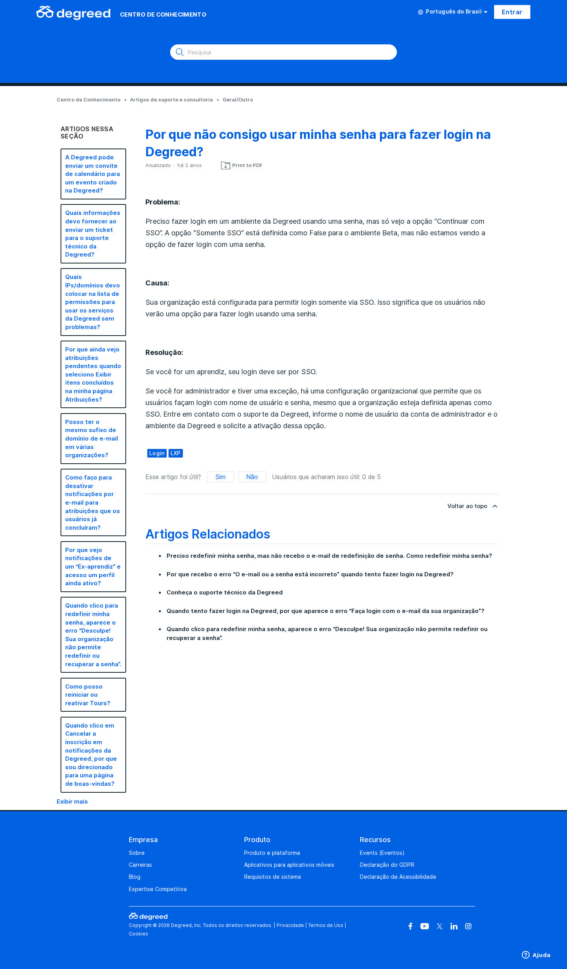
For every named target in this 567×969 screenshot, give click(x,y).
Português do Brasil (454, 11)
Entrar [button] (512, 12)
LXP (175, 453)
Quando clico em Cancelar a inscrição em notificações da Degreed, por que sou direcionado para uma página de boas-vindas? (91, 754)
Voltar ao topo (467, 506)
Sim (220, 477)
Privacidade (290, 925)
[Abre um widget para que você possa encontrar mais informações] (536, 955)
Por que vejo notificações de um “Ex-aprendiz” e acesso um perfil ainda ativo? (93, 566)
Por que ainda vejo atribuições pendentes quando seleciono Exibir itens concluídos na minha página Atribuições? (93, 374)
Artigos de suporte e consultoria (171, 99)
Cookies (138, 933)
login (157, 453)
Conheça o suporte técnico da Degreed (225, 592)
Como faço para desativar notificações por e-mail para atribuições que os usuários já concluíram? (92, 502)
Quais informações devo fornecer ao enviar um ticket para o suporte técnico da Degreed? (92, 233)
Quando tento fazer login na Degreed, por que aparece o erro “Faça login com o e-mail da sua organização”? (325, 611)
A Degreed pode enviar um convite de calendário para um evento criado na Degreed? (92, 173)
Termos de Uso (325, 925)
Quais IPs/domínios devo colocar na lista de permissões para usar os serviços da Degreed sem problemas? (92, 302)
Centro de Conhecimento (88, 99)
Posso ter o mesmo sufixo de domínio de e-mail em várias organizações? (91, 438)
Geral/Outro (238, 99)
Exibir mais (72, 801)
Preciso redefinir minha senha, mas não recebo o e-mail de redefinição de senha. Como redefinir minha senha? (329, 556)
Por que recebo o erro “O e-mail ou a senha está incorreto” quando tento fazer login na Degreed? (310, 574)
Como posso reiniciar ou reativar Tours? (87, 694)
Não (252, 477)
